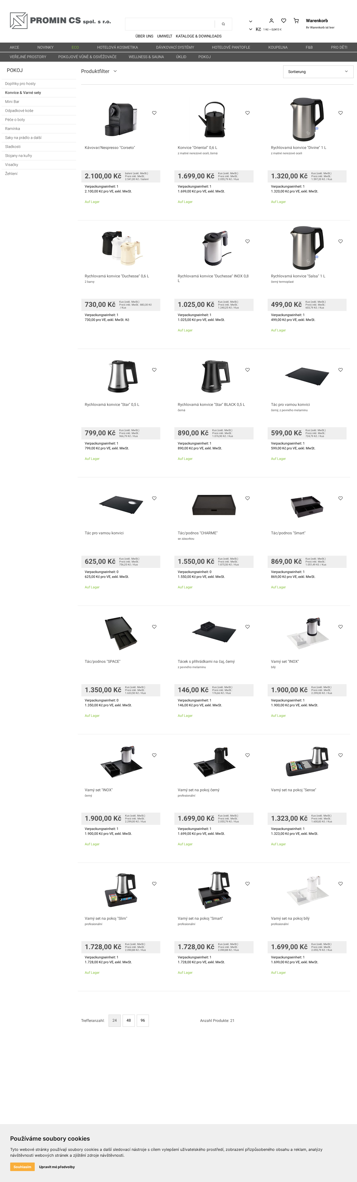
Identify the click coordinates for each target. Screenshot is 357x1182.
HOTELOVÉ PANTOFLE (231, 47)
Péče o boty (15, 119)
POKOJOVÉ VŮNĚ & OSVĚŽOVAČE (87, 57)
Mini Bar (12, 101)
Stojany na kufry (18, 155)
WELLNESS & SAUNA (146, 57)
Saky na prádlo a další (23, 137)
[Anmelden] (271, 21)
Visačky (11, 164)
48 (129, 1020)
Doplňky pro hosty (20, 83)
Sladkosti (13, 146)
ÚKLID (181, 57)
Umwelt (164, 36)
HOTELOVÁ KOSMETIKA (117, 47)
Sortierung (297, 72)
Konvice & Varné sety (23, 92)
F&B (309, 47)
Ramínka (12, 128)
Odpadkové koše (19, 110)
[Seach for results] (223, 24)
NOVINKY (45, 47)
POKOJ (204, 57)
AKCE (14, 47)
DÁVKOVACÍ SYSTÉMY (175, 47)
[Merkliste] (283, 21)
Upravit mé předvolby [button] (57, 1167)
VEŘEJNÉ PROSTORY (28, 57)
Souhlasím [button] (22, 1167)
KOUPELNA (278, 47)
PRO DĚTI (339, 47)
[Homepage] (60, 28)
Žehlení (11, 173)
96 (143, 1020)
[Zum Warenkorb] (296, 21)
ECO (75, 47)
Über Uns (144, 36)
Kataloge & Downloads (198, 36)
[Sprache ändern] (258, 21)
